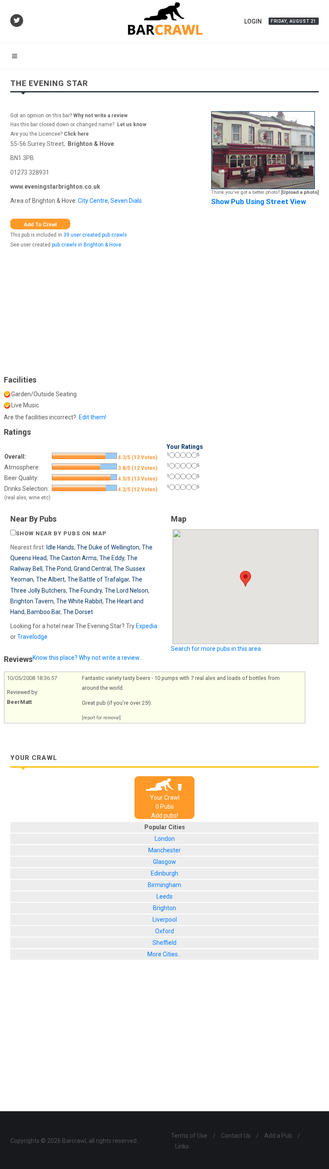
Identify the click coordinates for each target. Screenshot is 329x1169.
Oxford (164, 931)
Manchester (164, 850)
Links (182, 1146)
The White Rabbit (79, 601)
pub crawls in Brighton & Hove (86, 245)
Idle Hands (60, 547)
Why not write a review (100, 116)
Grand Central (92, 568)
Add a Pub (278, 1135)
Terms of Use (189, 1135)
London (165, 838)
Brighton (164, 908)
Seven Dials (126, 200)
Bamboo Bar (43, 611)
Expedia (146, 626)
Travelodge (32, 636)
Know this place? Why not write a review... (88, 657)
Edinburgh (164, 873)
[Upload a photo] (300, 192)
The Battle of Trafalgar (98, 579)
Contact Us (236, 1135)
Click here (76, 134)
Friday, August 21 (294, 21)
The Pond (58, 568)
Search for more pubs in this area (216, 648)
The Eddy (111, 558)
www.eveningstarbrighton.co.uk (55, 186)
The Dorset (78, 611)
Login (253, 21)
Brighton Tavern (32, 601)
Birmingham (164, 884)
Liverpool (165, 919)
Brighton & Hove (91, 143)
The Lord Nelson (126, 590)
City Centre (93, 200)
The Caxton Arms (73, 558)
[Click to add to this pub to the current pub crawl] (40, 223)
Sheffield (164, 942)
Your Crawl (164, 797)
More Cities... (164, 954)
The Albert (50, 579)
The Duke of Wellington (108, 547)
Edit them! (92, 417)
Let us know (132, 125)
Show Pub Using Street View (258, 201)
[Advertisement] (164, 310)
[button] (245, 578)
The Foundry (85, 590)
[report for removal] (101, 718)
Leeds (164, 896)
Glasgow (164, 861)
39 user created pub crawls (95, 235)
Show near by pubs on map (61, 533)
